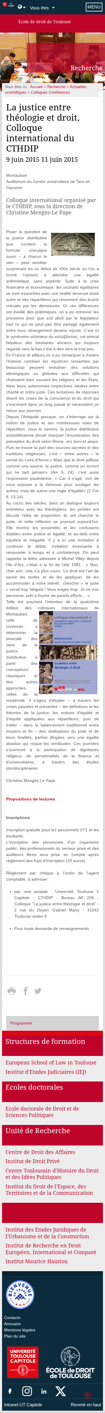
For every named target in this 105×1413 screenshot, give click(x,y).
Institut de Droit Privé (33, 1161)
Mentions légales (19, 1330)
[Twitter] (37, 993)
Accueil (36, 87)
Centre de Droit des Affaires (40, 1152)
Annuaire (12, 1323)
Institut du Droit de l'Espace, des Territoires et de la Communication (49, 1189)
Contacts (12, 1317)
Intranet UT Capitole (23, 1404)
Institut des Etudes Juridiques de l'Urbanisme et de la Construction (47, 1233)
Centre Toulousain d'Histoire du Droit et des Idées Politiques (52, 1174)
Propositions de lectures (30, 799)
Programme (21, 1023)
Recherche (56, 87)
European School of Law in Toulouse (51, 1062)
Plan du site (15, 1336)
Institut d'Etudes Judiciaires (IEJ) (46, 1072)
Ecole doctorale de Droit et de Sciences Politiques (42, 1112)
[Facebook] (26, 993)
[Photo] (73, 244)
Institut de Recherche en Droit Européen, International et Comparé (51, 1248)
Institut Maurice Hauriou (37, 1261)
